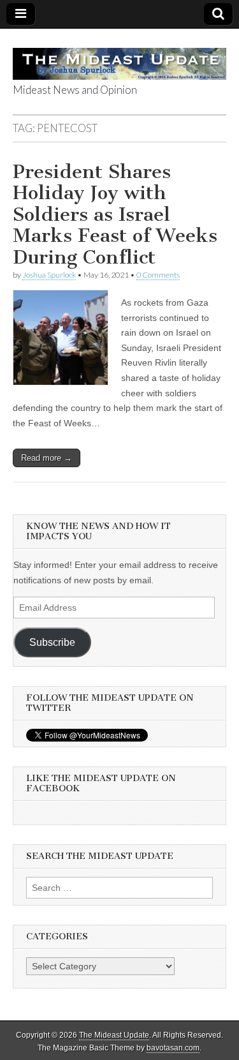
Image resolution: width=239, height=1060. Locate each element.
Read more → (46, 458)
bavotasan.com (173, 1047)
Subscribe (52, 642)
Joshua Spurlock (49, 275)
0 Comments (158, 275)
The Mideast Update (114, 1035)
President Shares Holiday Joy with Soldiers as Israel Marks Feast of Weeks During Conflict (115, 214)
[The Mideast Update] (119, 57)
